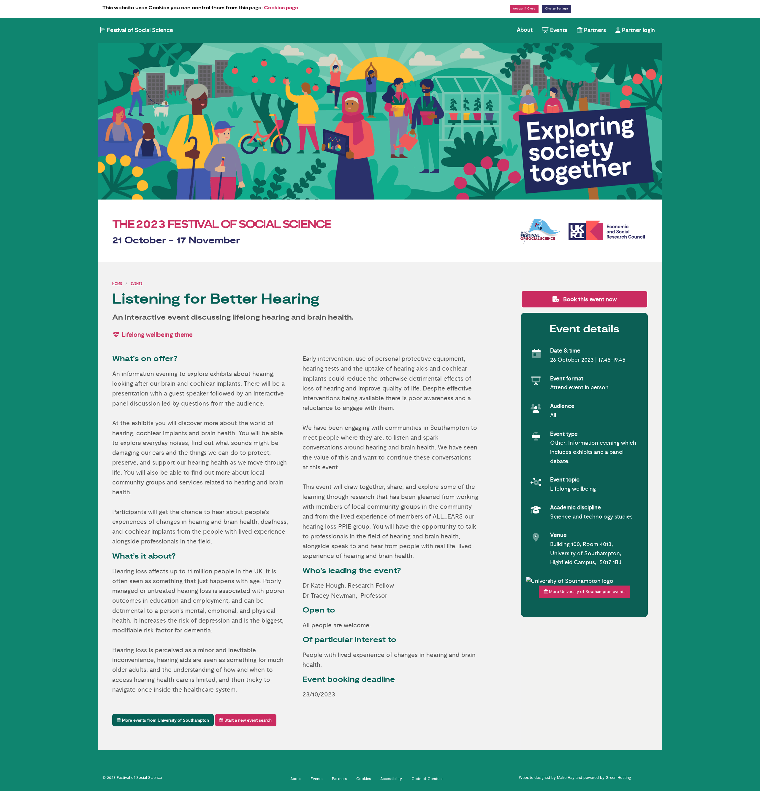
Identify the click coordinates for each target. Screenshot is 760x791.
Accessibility (391, 778)
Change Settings (556, 8)
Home (117, 284)
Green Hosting (618, 777)
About (525, 30)
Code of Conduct (427, 778)
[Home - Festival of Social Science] (380, 121)
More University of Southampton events (587, 591)
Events (558, 30)
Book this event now (589, 299)
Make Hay (565, 777)
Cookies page (281, 8)
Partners (594, 30)
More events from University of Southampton (165, 720)
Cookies (363, 778)
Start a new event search (247, 720)
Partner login (637, 30)
